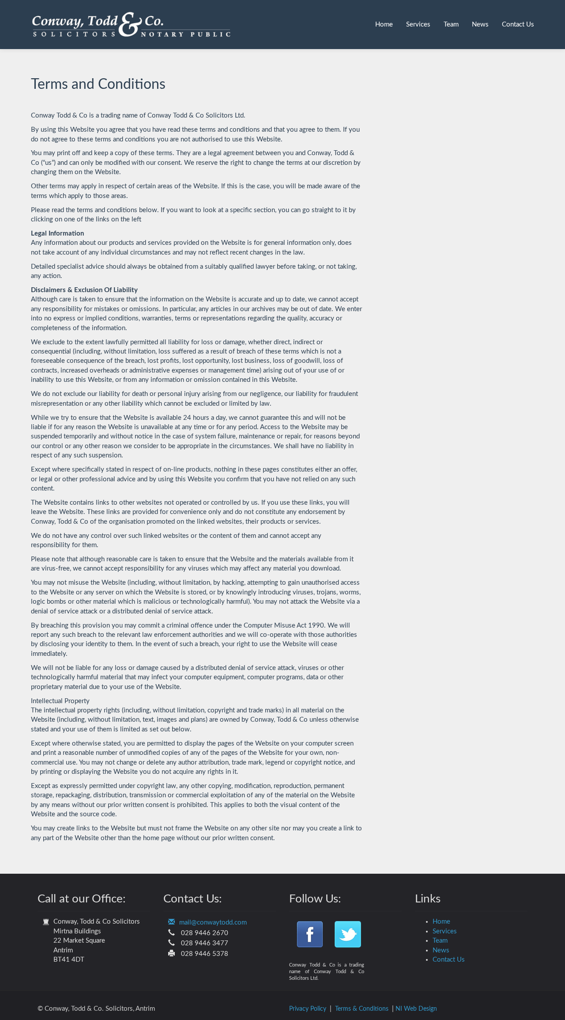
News (480, 24)
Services (418, 24)
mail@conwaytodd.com (213, 922)
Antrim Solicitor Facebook (311, 932)
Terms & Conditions (361, 1009)
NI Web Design (416, 1009)
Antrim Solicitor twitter (348, 932)
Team (451, 24)
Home (384, 24)
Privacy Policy (307, 1009)
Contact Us (518, 24)
